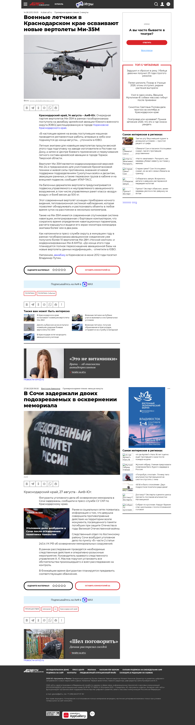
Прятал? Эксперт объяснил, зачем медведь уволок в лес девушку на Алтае (152, 191)
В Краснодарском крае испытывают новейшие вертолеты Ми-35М (53, 317)
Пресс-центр (78, 670)
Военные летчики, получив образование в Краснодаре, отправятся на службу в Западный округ (95, 328)
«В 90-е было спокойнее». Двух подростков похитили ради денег (152, 485)
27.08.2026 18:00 (31, 388)
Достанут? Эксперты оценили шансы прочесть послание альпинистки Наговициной (153, 497)
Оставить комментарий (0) (97, 270)
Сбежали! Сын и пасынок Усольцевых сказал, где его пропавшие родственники (153, 151)
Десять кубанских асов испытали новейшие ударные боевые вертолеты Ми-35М (53, 327)
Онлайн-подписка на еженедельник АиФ (142, 670)
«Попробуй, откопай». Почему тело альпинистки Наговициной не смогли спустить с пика (152, 477)
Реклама (92, 670)
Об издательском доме (57, 670)
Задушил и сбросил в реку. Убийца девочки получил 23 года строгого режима (147, 73)
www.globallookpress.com (42, 101)
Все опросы (146, 50)
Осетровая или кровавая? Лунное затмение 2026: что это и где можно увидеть (147, 122)
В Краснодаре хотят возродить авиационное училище (51, 335)
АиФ (26, 477)
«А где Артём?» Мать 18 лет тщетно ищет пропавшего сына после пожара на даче (152, 456)
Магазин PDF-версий (109, 670)
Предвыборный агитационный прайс (98, 673)
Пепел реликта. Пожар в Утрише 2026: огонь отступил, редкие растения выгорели (147, 85)
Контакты (71, 673)
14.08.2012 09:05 (31, 12)
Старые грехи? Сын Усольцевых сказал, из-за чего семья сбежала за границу (153, 171)
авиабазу (60, 255)
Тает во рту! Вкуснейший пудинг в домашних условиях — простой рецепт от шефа (152, 140)
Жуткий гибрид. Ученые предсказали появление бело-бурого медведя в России (153, 467)
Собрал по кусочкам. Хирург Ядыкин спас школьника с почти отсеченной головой (153, 507)
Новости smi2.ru (34, 379)
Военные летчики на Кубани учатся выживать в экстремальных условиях (101, 317)
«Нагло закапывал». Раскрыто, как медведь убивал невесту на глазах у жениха (153, 161)
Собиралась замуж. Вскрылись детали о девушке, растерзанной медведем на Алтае (151, 181)
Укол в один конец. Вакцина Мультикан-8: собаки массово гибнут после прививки (147, 97)
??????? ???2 (129, 202)
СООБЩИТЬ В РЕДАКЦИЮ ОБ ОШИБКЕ (136, 673)
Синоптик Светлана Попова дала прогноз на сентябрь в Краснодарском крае (146, 110)
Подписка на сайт (55, 673)
